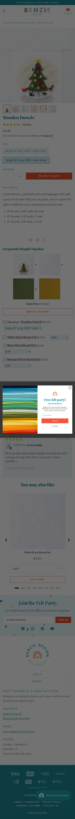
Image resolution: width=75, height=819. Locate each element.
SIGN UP (55, 420)
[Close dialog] (70, 387)
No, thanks (55, 426)
